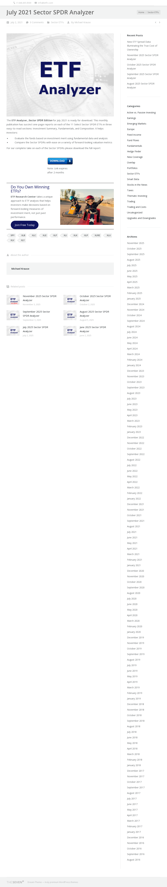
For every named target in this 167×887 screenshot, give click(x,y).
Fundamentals (134, 145)
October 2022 (134, 448)
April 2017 (132, 815)
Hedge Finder (134, 151)
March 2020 (133, 620)
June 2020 (132, 604)
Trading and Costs (136, 206)
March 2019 (133, 687)
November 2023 (135, 376)
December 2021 (135, 504)
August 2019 (133, 659)
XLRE (97, 235)
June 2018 (132, 737)
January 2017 (134, 831)
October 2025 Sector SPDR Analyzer (95, 298)
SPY (13, 235)
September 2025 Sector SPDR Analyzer (36, 313)
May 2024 (132, 343)
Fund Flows (133, 140)
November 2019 (135, 643)
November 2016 (135, 843)
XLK (75, 235)
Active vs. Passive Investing (141, 112)
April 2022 (132, 481)
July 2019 (132, 665)
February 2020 (134, 626)
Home (141, 12)
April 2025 (132, 281)
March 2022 (133, 487)
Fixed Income (134, 134)
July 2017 (132, 798)
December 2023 (135, 370)
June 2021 (132, 537)
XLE (44, 235)
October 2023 (134, 381)
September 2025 (135, 254)
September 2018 (135, 720)
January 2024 (134, 365)
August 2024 (133, 326)
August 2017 (133, 793)
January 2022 (134, 498)
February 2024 (134, 359)
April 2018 (132, 748)
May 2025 (132, 276)
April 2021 (132, 548)
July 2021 (132, 531)
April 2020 (132, 615)
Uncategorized (134, 212)
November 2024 (135, 309)
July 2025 (132, 265)
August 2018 (133, 726)
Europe (131, 129)
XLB (23, 235)
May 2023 (132, 409)
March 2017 (133, 820)
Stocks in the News (137, 184)
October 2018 (134, 715)
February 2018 (134, 759)
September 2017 (135, 787)
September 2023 (135, 387)
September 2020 (135, 587)
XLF (55, 235)
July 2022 (132, 465)
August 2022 (133, 459)
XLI (65, 235)
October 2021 (134, 515)
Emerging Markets (136, 123)
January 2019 (134, 698)
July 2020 (132, 598)
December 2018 (135, 704)
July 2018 (132, 731)
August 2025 (133, 259)
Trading (131, 201)
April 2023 (132, 415)
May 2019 (132, 676)
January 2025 (134, 298)
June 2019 (132, 670)
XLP (86, 235)
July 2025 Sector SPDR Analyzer (35, 329)
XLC (34, 235)
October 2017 (134, 781)
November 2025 (135, 243)
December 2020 (135, 570)
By (81, 22)
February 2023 (134, 426)
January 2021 (134, 565)
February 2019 (134, 693)
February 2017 (134, 826)
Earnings (131, 118)
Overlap (131, 162)
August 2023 (133, 393)
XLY (23, 240)
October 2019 (134, 648)
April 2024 (132, 348)
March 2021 (133, 554)
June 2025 (132, 270)
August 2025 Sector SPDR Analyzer (94, 313)
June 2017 (132, 804)
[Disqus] (60, 383)
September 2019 (135, 654)
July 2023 (132, 398)
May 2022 (132, 476)
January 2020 (134, 631)
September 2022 (135, 454)
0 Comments (37, 22)
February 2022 (134, 493)
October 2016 (134, 848)
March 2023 (133, 420)
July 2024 (132, 331)
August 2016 (133, 859)
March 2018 (133, 754)
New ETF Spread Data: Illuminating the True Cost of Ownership (142, 45)
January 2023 (134, 431)
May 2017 (132, 809)
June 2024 (132, 337)
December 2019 (135, 637)
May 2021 (132, 543)
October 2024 (134, 315)
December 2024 (135, 304)
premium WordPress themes (64, 882)
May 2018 (132, 743)
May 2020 (132, 609)
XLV (12, 240)
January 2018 (134, 765)
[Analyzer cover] (60, 75)
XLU (109, 235)
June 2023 (132, 404)
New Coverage (135, 156)
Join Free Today (25, 225)
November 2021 (135, 509)
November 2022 (135, 443)
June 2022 (132, 470)
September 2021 (135, 520)
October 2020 (134, 581)
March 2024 (133, 354)
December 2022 (135, 437)
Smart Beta (133, 179)
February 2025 (134, 293)
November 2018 (135, 709)
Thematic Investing (137, 195)
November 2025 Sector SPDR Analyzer (39, 298)
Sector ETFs (153, 12)
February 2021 (134, 559)
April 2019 (132, 681)
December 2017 (135, 770)
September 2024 (135, 320)
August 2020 (133, 593)
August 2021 (133, 526)
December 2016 (135, 837)
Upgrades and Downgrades (141, 218)
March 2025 (133, 287)
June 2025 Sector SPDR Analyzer (93, 329)
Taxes (130, 190)
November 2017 (135, 776)
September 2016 (135, 854)
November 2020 (135, 576)
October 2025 (134, 248)
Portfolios (132, 168)
